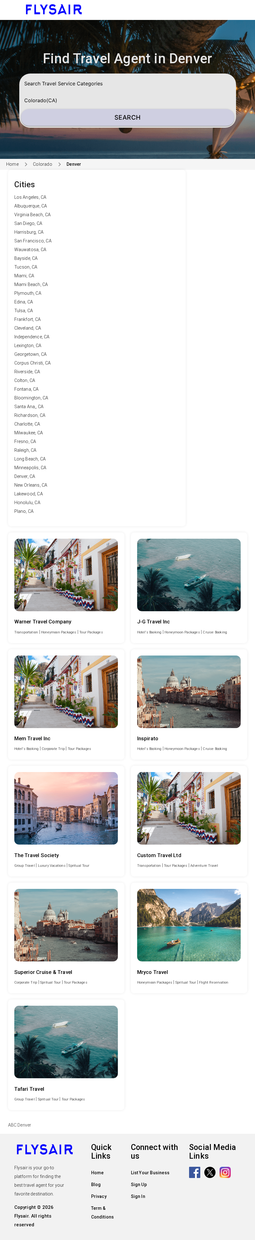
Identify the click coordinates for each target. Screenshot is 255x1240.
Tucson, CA (26, 267)
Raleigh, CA (25, 450)
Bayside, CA (26, 258)
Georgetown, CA (30, 354)
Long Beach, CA (30, 458)
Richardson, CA (30, 415)
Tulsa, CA (23, 310)
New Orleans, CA (31, 485)
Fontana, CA (26, 389)
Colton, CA (24, 380)
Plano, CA (24, 511)
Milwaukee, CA (28, 432)
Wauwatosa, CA (30, 249)
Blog (96, 1184)
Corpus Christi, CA (32, 362)
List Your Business (150, 1172)
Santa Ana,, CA (29, 406)
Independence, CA (32, 336)
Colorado (42, 164)
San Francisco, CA (33, 240)
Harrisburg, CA (29, 232)
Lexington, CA (28, 345)
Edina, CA (23, 301)
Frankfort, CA (27, 319)
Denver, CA (24, 476)
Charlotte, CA (27, 424)
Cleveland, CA (27, 328)
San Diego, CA (28, 223)
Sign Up (139, 1184)
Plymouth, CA (27, 293)
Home (12, 164)
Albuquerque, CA (30, 205)
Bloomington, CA (31, 397)
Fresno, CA (25, 441)
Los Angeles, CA (30, 197)
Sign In (138, 1196)
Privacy (99, 1196)
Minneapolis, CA (30, 467)
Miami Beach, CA (31, 284)
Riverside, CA (27, 371)
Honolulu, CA (27, 502)
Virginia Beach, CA (32, 214)
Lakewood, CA (28, 493)
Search (127, 117)
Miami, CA (24, 275)
